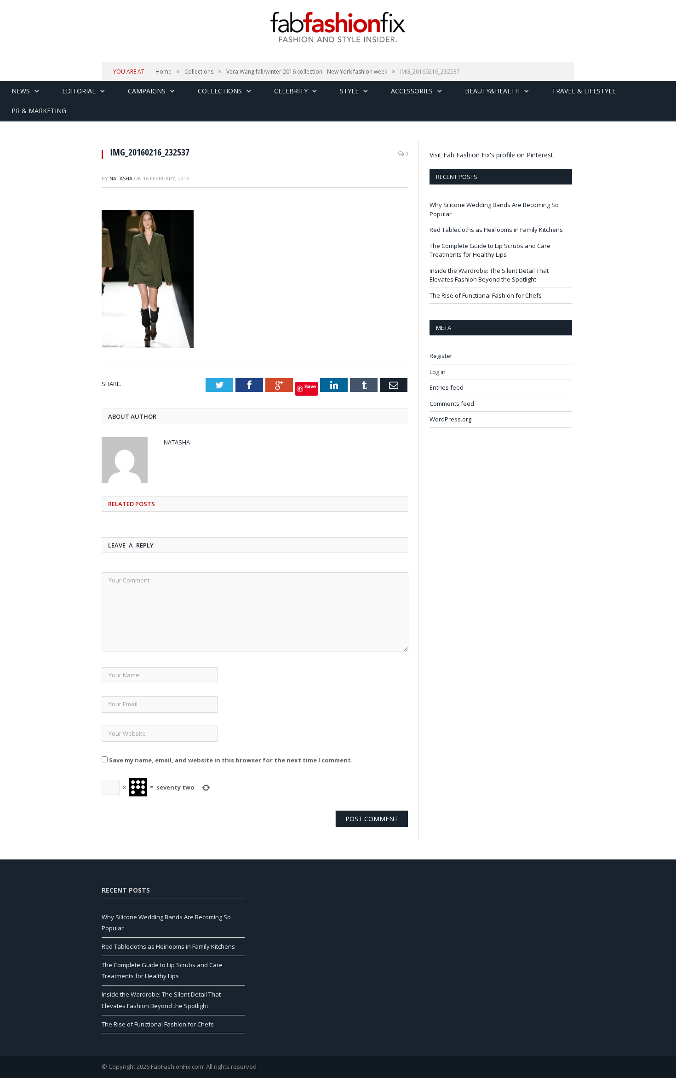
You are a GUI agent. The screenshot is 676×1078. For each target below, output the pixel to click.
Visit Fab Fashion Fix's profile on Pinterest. (492, 154)
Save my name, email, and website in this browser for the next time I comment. (231, 760)
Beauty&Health (492, 90)
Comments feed (452, 403)
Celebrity (291, 90)
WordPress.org (450, 419)
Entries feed (447, 387)
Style (349, 90)
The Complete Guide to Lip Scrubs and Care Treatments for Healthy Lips (490, 250)
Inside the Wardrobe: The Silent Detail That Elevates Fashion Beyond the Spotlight (489, 275)
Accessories (412, 90)
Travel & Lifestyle (584, 90)
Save (310, 386)
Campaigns (147, 90)
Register (441, 356)
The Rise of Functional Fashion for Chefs (486, 295)
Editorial (79, 90)
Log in (438, 372)
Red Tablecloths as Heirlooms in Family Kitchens (496, 229)
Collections (220, 90)
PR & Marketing (38, 110)
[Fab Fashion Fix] (338, 27)
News (20, 90)
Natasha (120, 178)
